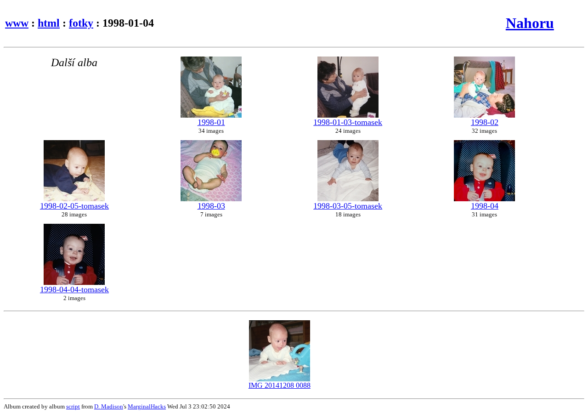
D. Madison (108, 406)
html (49, 23)
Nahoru (530, 23)
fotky (81, 23)
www (16, 23)
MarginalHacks (147, 406)
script (73, 406)
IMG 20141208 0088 (280, 385)
